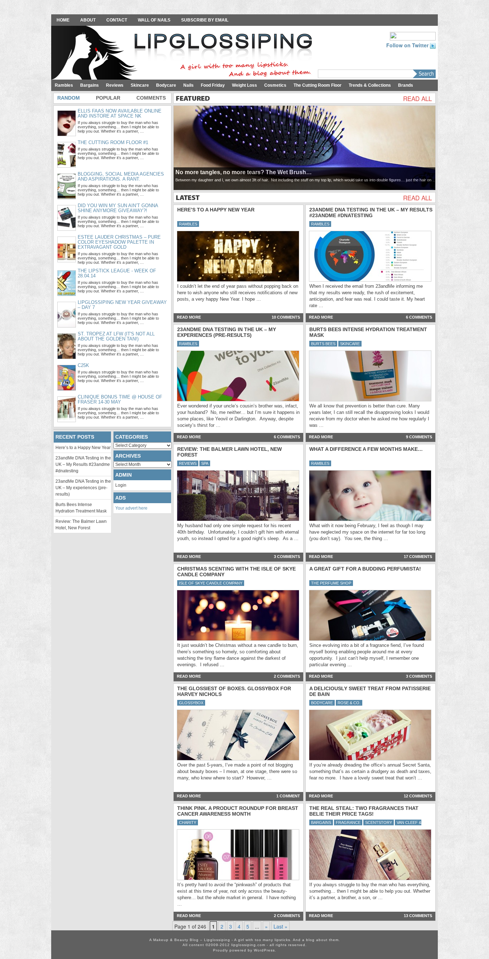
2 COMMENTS (287, 676)
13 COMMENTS (418, 915)
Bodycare (166, 85)
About (88, 20)
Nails (188, 85)
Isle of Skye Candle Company (210, 583)
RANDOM (68, 98)
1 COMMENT (288, 796)
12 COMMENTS (418, 796)
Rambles (64, 85)
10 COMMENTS (286, 317)
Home (63, 20)
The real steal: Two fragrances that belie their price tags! (363, 811)
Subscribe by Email (204, 20)
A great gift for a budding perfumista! (365, 569)
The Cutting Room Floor (318, 85)
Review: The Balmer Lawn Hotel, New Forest (229, 452)
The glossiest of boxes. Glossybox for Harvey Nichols (234, 691)
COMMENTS (151, 98)
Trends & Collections (370, 85)
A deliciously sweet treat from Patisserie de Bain (370, 691)
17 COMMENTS (418, 556)
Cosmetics (275, 85)
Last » (280, 926)
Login (120, 485)
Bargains (89, 85)
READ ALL (417, 98)
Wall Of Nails (154, 20)
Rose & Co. (349, 703)
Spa (204, 463)
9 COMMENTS (419, 437)
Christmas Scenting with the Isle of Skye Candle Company (236, 571)
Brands (405, 85)
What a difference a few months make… (366, 449)
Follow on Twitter (408, 45)
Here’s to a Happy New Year (216, 210)
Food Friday (213, 85)
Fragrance (348, 822)
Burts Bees (323, 344)
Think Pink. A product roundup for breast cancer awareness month (237, 811)
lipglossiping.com (248, 945)
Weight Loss (244, 85)
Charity (187, 822)
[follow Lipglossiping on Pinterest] (413, 35)
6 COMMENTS (419, 317)
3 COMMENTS (287, 556)
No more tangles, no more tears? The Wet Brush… (243, 172)
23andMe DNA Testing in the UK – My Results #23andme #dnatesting (370, 212)
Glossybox (191, 703)
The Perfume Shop (331, 583)
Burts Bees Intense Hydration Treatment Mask (368, 332)
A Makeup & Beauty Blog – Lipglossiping (183, 53)
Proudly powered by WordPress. (244, 950)
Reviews (115, 85)
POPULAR (108, 98)
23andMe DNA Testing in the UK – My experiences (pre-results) (226, 332)
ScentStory (378, 822)
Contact (116, 20)
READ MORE (189, 317)
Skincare (140, 85)
